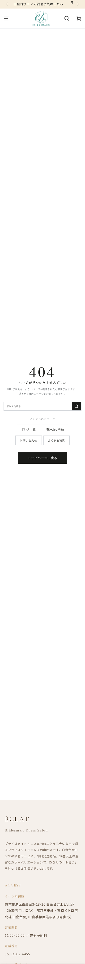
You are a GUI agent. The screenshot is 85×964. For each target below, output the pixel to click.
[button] (66, 18)
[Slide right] (77, 4)
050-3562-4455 (17, 953)
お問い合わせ (28, 440)
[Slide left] (8, 4)
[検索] (76, 406)
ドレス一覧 (28, 429)
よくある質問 (56, 440)
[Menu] (6, 18)
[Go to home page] (41, 18)
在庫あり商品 (55, 429)
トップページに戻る (42, 457)
